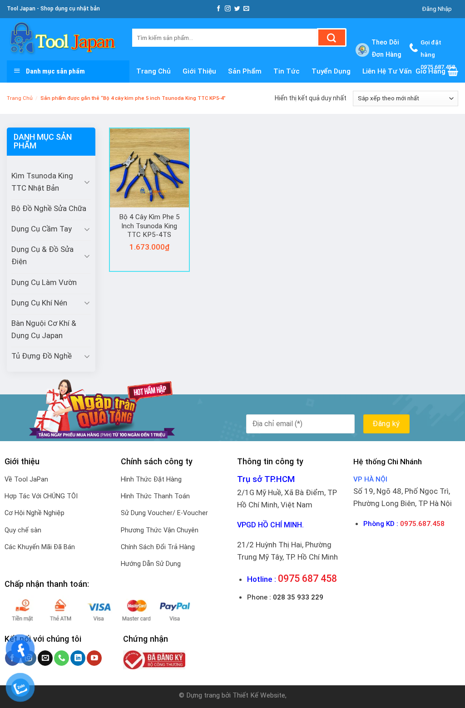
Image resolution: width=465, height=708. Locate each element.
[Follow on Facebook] (219, 8)
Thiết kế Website (258, 695)
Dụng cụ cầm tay (41, 228)
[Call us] (61, 658)
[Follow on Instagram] (228, 8)
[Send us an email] (246, 8)
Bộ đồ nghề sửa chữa (48, 208)
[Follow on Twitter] (237, 8)
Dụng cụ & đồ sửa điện (42, 255)
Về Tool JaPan (26, 479)
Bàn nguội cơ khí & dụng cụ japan (43, 329)
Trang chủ (20, 98)
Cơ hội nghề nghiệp (34, 513)
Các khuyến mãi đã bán (40, 547)
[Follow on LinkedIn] (77, 658)
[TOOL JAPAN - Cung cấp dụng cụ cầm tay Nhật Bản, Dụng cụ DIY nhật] (63, 39)
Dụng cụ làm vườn (44, 282)
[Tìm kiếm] (331, 37)
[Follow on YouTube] (94, 658)
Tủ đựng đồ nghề (41, 355)
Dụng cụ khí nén (39, 302)
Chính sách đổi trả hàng (158, 547)
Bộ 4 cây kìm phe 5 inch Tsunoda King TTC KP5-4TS (149, 226)
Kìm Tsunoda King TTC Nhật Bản (42, 181)
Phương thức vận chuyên (159, 530)
